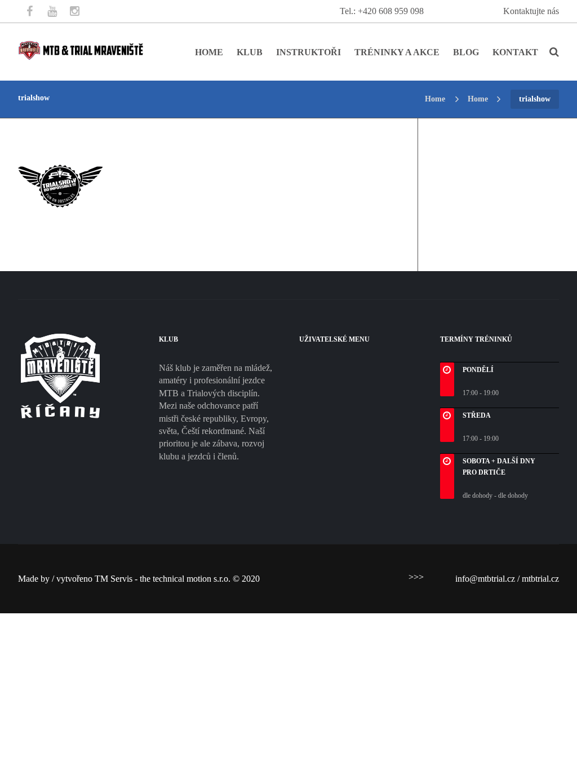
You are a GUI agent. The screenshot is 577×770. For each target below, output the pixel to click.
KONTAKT (515, 52)
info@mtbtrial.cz (485, 578)
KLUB (250, 52)
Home (435, 99)
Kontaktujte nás (531, 11)
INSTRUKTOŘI (308, 52)
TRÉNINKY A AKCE (397, 52)
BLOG (466, 52)
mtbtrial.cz (540, 578)
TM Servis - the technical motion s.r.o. (164, 578)
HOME (209, 52)
